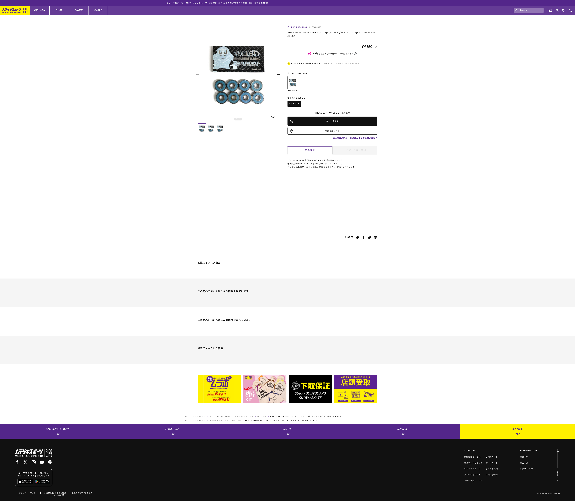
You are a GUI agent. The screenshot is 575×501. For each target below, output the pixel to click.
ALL (211, 416)
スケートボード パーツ (244, 416)
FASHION (39, 10)
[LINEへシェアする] (375, 237)
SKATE (98, 10)
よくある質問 (492, 468)
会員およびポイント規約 (82, 493)
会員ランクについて (473, 462)
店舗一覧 (524, 456)
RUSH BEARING (223, 416)
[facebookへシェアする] (363, 237)
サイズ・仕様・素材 (355, 150)
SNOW (79, 10)
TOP (187, 416)
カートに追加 (332, 121)
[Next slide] (278, 74)
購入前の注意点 (340, 137)
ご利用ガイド (492, 456)
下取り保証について (473, 480)
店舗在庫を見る (332, 130)
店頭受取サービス (472, 456)
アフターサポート (472, 474)
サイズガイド (492, 462)
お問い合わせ (492, 474)
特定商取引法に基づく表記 (55, 493)
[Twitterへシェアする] (369, 237)
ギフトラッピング (472, 468)
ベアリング (261, 416)
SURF (59, 10)
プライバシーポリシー (28, 493)
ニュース (524, 462)
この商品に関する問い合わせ (363, 137)
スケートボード (199, 416)
